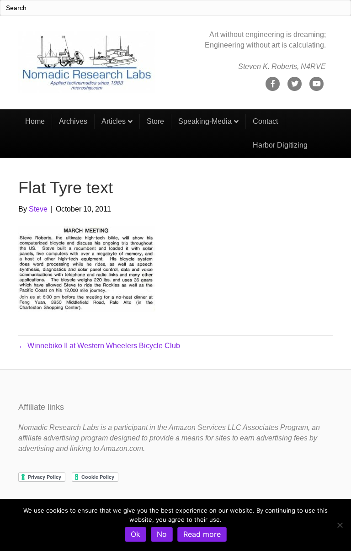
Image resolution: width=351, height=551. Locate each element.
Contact (265, 121)
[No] (339, 525)
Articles (113, 121)
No (162, 534)
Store (155, 121)
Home (35, 121)
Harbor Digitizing (280, 145)
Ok (135, 534)
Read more (202, 534)
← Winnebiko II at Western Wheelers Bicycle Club (99, 346)
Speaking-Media (205, 121)
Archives (73, 121)
